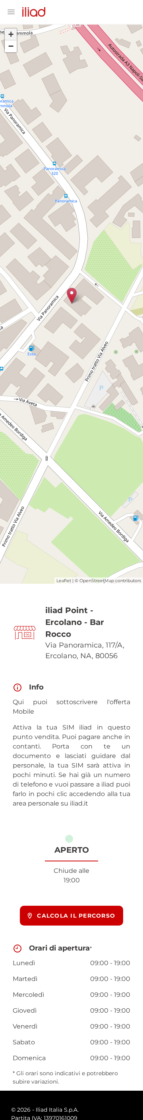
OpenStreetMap (96, 580)
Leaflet (63, 580)
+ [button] (11, 34)
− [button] (11, 46)
